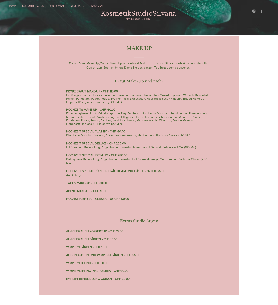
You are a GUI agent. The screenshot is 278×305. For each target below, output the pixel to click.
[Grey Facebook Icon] (261, 11)
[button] (33, 6)
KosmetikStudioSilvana (138, 13)
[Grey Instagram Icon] (254, 11)
